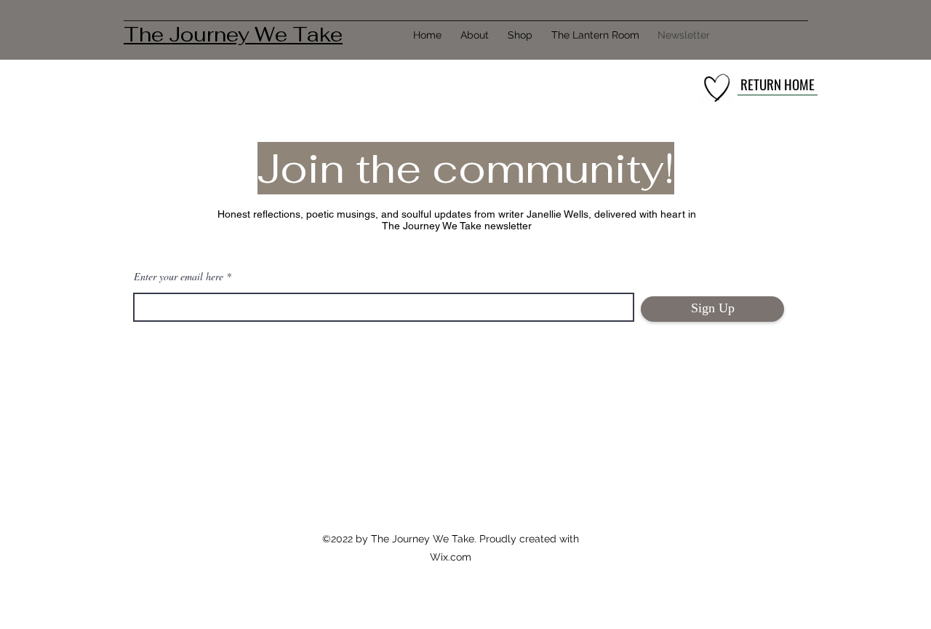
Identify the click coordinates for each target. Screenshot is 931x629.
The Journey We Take (233, 34)
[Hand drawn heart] (717, 88)
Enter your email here (178, 277)
